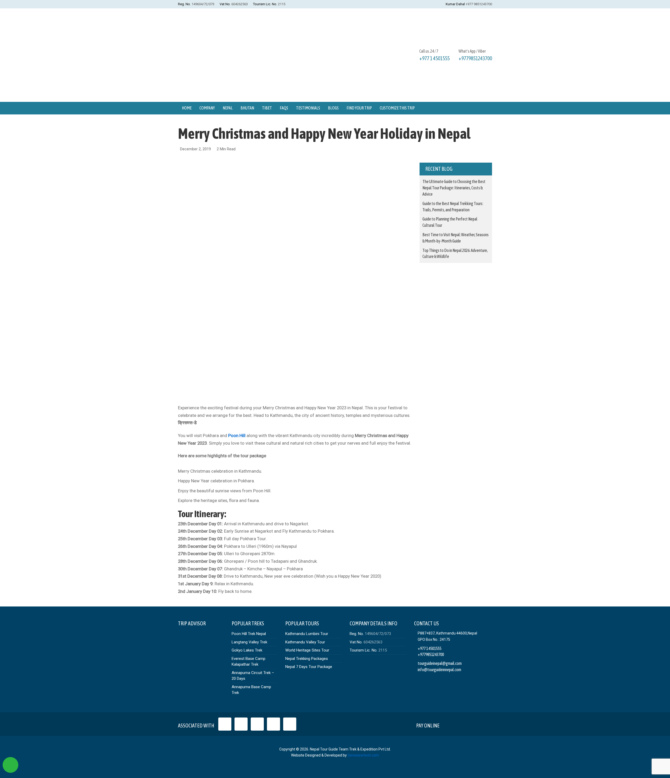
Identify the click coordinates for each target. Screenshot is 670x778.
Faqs (284, 108)
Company (207, 108)
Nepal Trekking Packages (306, 658)
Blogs (333, 108)
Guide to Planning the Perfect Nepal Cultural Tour (449, 222)
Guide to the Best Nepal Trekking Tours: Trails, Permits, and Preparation (452, 206)
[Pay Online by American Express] (472, 724)
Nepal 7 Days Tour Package (308, 666)
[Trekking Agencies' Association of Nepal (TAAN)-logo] (273, 724)
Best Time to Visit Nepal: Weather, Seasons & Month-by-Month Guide (455, 237)
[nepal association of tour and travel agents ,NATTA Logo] (241, 724)
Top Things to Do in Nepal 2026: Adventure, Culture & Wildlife (455, 253)
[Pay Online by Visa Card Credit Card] (448, 724)
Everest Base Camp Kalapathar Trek (248, 661)
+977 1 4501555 (434, 58)
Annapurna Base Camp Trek (251, 690)
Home (187, 108)
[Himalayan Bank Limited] (484, 724)
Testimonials (308, 108)
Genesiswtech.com (363, 755)
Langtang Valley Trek (249, 642)
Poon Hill (236, 435)
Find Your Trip (359, 108)
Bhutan (247, 108)
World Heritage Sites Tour (307, 650)
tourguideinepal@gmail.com (440, 663)
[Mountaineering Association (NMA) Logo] (289, 724)
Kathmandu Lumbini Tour (306, 633)
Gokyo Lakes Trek (247, 650)
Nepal (228, 108)
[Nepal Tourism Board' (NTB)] (257, 724)
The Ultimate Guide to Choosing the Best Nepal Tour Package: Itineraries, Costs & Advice (453, 187)
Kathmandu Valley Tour (305, 642)
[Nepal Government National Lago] (224, 724)
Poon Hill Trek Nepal (249, 633)
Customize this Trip (397, 108)
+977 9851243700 (479, 4)
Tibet (267, 108)
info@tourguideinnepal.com (439, 669)
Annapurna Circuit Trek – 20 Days (253, 675)
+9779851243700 (475, 58)
